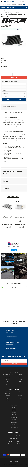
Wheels (7, 384)
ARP (20, 398)
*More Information (9, 332)
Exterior (7, 379)
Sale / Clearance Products (7, 374)
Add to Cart (8, 227)
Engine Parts (7, 377)
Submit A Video (14, 421)
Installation (14, 417)
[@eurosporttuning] (9, 244)
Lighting (7, 381)
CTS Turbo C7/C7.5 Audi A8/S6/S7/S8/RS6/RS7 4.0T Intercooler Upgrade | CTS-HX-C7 (20, 219)
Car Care (8, 376)
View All (7, 400)
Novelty (20, 381)
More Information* (9, 338)
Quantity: (14, 72)
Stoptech (20, 395)
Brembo (20, 391)
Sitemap (14, 424)
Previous (2, 42)
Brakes (20, 374)
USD (14, 447)
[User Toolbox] (22, 1)
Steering (8, 383)
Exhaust (20, 377)
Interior (20, 379)
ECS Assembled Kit (7, 395)
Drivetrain (20, 376)
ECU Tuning (14, 419)
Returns (14, 412)
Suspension (20, 383)
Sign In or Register (14, 427)
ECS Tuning (7, 396)
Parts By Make (14, 415)
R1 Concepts (7, 391)
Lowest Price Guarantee (17, 4)
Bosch (7, 398)
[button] (23, 1)
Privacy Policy (14, 422)
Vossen (20, 396)
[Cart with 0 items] (25, 1)
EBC (20, 393)
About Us (14, 407)
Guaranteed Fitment (7, 4)
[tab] (14, 107)
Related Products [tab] (13, 196)
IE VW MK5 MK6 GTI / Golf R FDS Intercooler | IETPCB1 (7, 218)
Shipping (14, 414)
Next (25, 42)
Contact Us (14, 426)
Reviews (14, 410)
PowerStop (7, 393)
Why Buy (14, 409)
